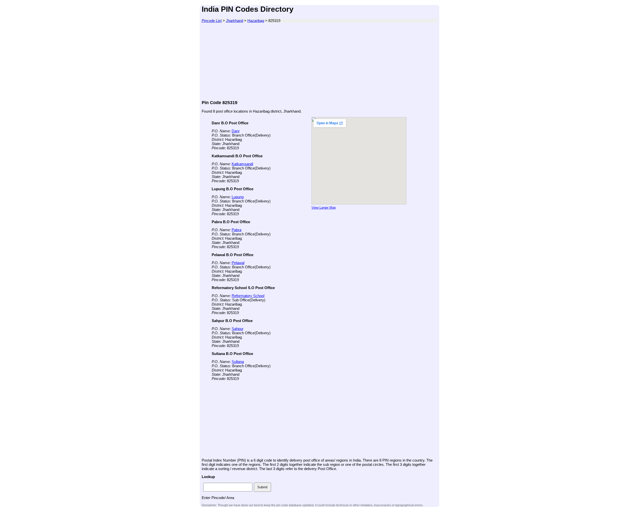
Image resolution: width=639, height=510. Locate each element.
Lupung (238, 197)
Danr (236, 131)
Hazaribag (255, 20)
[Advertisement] (320, 61)
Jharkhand (234, 20)
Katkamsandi (242, 164)
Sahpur (237, 329)
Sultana (238, 361)
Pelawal (238, 263)
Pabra (236, 230)
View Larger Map (324, 207)
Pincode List (212, 20)
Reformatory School (248, 296)
